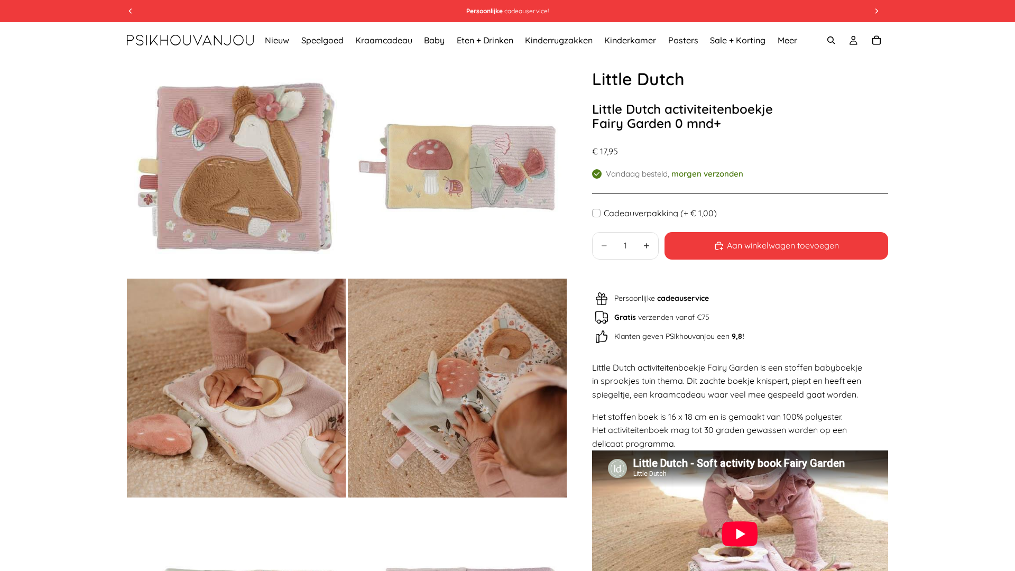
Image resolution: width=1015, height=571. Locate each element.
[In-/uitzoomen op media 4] (457, 388)
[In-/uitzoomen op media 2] (457, 167)
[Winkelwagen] (876, 40)
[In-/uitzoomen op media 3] (236, 388)
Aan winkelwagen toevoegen (783, 245)
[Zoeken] (831, 40)
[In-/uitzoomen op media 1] (236, 167)
